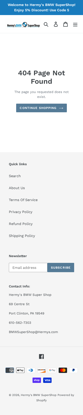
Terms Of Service (23, 200)
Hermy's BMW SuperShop (38, 395)
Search (15, 176)
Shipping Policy (22, 236)
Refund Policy (21, 224)
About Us (17, 188)
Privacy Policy (20, 212)
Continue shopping (38, 108)
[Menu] (75, 24)
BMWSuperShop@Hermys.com (33, 332)
